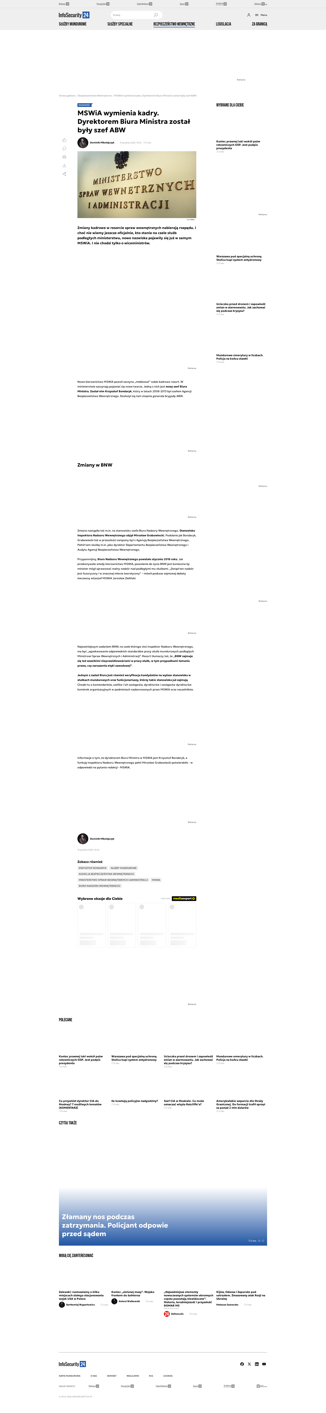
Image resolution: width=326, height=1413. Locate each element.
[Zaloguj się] (249, 15)
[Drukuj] (64, 157)
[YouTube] (264, 1364)
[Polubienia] (64, 140)
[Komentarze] (64, 148)
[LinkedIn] (257, 1364)
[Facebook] (242, 1364)
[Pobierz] (64, 165)
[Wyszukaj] (155, 15)
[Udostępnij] (64, 174)
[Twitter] (249, 1364)
